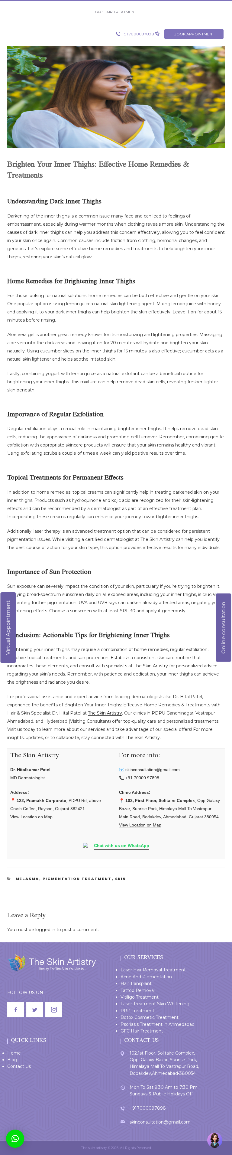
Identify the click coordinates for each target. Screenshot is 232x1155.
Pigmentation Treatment (77, 879)
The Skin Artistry (105, 713)
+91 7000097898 (138, 33)
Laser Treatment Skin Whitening (155, 1003)
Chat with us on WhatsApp (121, 845)
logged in (45, 929)
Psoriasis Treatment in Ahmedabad (158, 1024)
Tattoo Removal (138, 990)
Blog (12, 1059)
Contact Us (19, 1066)
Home (14, 1053)
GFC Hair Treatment (142, 1031)
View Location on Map (31, 816)
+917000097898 (148, 1108)
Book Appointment (194, 34)
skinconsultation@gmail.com (152, 769)
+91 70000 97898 (142, 777)
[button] (15, 1139)
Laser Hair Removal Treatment (153, 970)
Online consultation (223, 627)
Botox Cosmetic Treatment (150, 1017)
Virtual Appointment (8, 627)
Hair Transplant (136, 983)
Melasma (27, 879)
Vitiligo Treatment (140, 997)
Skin (120, 879)
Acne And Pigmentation (146, 977)
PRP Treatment (137, 1010)
